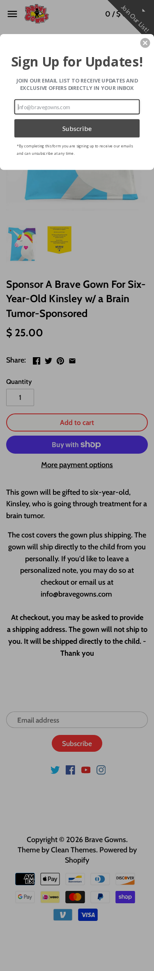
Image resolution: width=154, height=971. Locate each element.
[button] (145, 43)
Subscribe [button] (77, 128)
